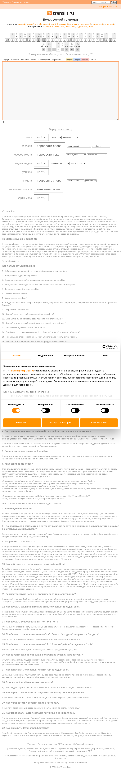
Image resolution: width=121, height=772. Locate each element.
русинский (109, 24)
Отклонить (22, 422)
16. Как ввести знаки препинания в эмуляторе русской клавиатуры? (35, 341)
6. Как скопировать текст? (14, 293)
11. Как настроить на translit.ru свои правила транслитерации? (32, 319)
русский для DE (34, 24)
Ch (43, 44)
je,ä (66, 46)
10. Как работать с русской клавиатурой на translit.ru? (28, 314)
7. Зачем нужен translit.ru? (14, 298)
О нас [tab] (105, 355)
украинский (97, 24)
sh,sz (49, 46)
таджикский (81, 26)
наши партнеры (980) (22, 370)
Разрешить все (99, 422)
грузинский (59, 26)
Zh (44, 34)
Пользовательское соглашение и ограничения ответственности (35, 756)
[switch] (45, 410)
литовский (70, 26)
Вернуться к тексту (60, 129)
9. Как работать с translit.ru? (15, 309)
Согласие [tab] (16, 355)
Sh (49, 44)
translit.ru (35, 216)
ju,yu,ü (72, 46)
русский (21, 24)
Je (67, 44)
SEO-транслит (65, 744)
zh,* (44, 36)
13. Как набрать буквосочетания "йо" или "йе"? (24, 328)
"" (62, 44)
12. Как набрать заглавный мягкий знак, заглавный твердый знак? (34, 323)
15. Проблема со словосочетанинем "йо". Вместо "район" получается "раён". (39, 337)
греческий (48, 26)
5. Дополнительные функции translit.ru (20, 289)
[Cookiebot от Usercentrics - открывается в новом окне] (105, 347)
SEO (91, 26)
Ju (72, 44)
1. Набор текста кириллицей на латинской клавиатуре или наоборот (35, 271)
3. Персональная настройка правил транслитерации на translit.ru (33, 280)
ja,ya (78, 46)
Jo (39, 34)
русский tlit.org (66, 24)
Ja (78, 44)
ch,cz (43, 46)
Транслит (7, 2)
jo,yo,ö (38, 36)
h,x (110, 36)
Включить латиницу (78, 54)
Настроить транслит (108, 6)
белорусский (35, 751)
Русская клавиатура (21, 2)
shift (7, 40)
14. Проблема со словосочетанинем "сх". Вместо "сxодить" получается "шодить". (41, 332)
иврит (77, 24)
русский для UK (50, 24)
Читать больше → (10, 261)
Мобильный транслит (83, 744)
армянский (86, 24)
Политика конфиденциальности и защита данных (91, 756)
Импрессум (60, 758)
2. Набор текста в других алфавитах (19, 275)
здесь (97, 733)
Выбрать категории (60, 422)
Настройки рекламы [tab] (75, 355)
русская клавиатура (19, 436)
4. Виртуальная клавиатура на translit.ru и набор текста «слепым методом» (38, 284)
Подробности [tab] (45, 355)
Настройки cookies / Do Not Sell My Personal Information (60, 762)
